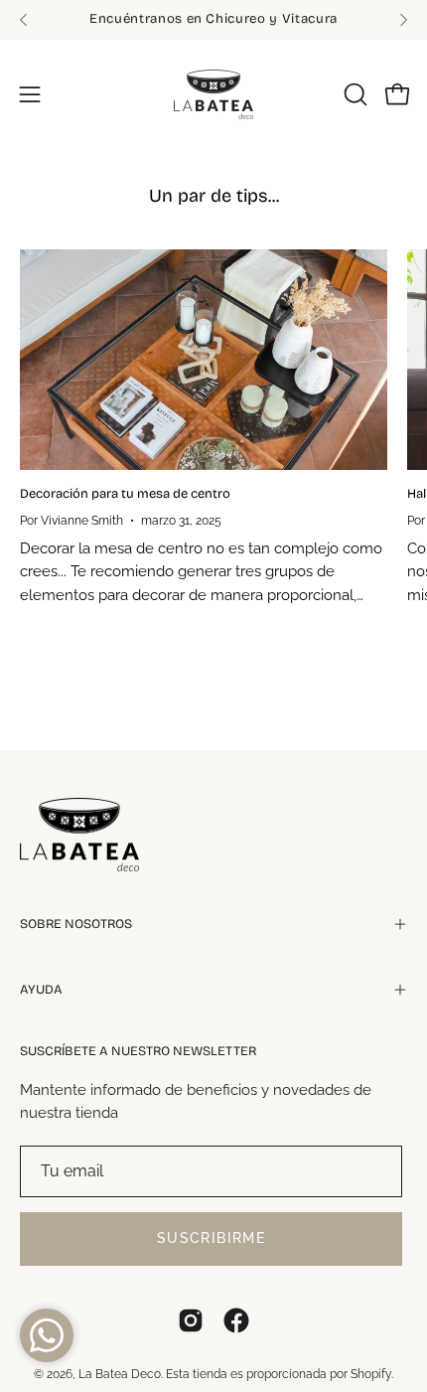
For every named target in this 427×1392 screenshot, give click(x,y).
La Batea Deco (119, 1374)
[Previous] (24, 20)
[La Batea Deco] (213, 94)
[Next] (403, 20)
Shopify (371, 1374)
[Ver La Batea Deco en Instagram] (191, 1320)
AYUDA (41, 990)
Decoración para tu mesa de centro (125, 494)
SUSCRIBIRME (211, 1238)
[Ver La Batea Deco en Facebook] (236, 1320)
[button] (353, 94)
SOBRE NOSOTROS (76, 924)
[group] (213, 20)
